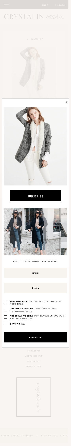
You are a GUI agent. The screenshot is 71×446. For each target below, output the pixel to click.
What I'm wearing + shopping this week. (33, 309)
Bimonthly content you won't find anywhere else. (37, 317)
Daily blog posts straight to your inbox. (35, 302)
